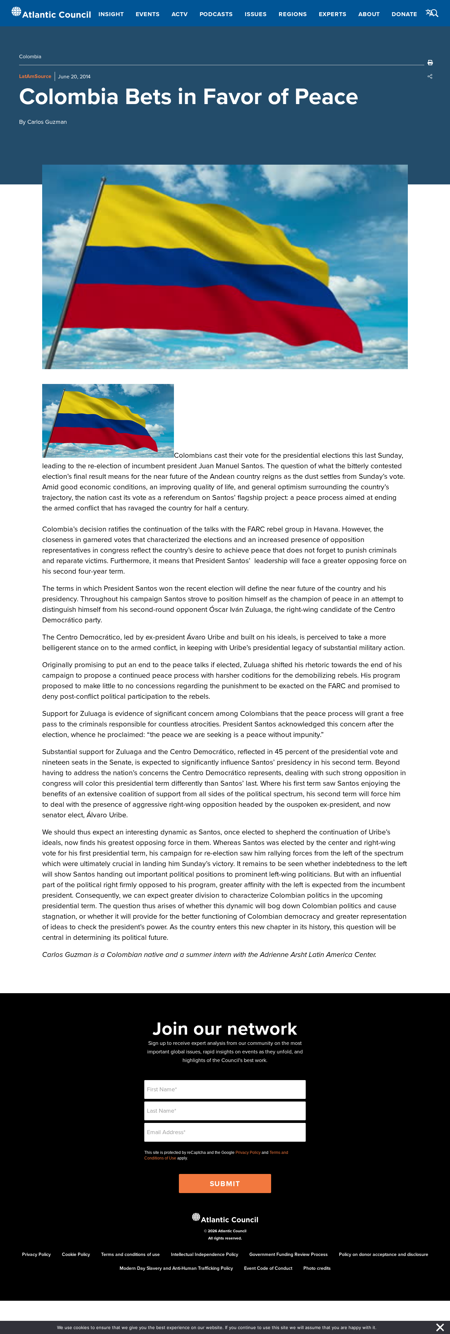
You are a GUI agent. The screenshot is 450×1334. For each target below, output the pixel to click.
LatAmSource (35, 76)
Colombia (30, 56)
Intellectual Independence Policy (204, 1254)
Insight (111, 14)
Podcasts (216, 14)
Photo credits (317, 1268)
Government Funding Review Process (288, 1254)
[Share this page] (430, 76)
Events (148, 14)
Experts (333, 14)
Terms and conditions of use (130, 1254)
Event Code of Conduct (268, 1268)
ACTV (180, 14)
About (369, 14)
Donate (404, 14)
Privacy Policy (248, 1152)
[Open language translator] (430, 13)
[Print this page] (430, 63)
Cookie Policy (76, 1254)
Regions (293, 14)
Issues (256, 14)
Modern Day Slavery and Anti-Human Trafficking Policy (176, 1268)
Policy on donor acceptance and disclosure (383, 1254)
